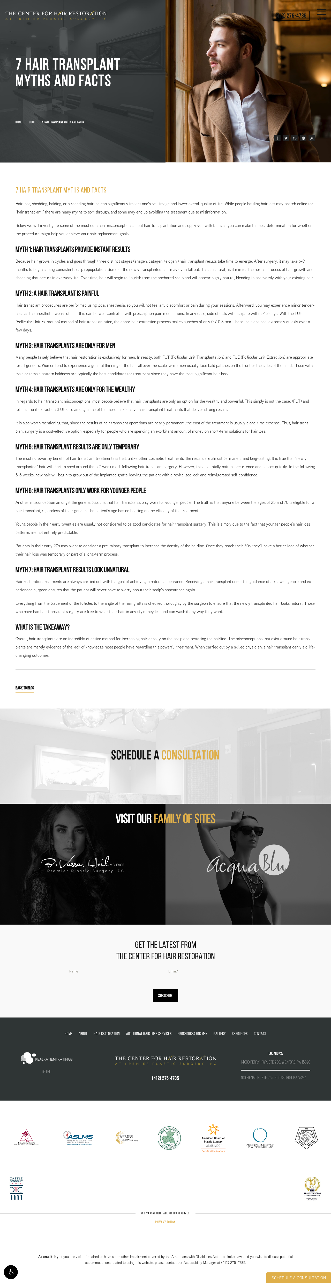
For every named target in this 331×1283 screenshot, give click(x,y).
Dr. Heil (46, 1072)
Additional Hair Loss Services (149, 1034)
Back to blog (25, 688)
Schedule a (165, 756)
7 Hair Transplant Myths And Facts (63, 122)
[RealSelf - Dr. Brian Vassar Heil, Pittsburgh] (294, 138)
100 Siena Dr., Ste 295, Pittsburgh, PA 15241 (273, 1078)
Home (19, 122)
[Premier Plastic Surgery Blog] (312, 138)
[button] (11, 1272)
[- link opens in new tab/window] (83, 864)
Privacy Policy (165, 1222)
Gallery (220, 1034)
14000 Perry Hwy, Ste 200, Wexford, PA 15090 (275, 1062)
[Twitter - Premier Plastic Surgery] (286, 138)
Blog (31, 122)
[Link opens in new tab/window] (26, 1138)
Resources (240, 1034)
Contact (260, 1034)
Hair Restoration (107, 1034)
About (83, 1034)
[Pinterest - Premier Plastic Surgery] (303, 138)
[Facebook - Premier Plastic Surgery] (277, 138)
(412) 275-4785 (233, 1262)
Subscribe (165, 996)
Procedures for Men (193, 1034)
